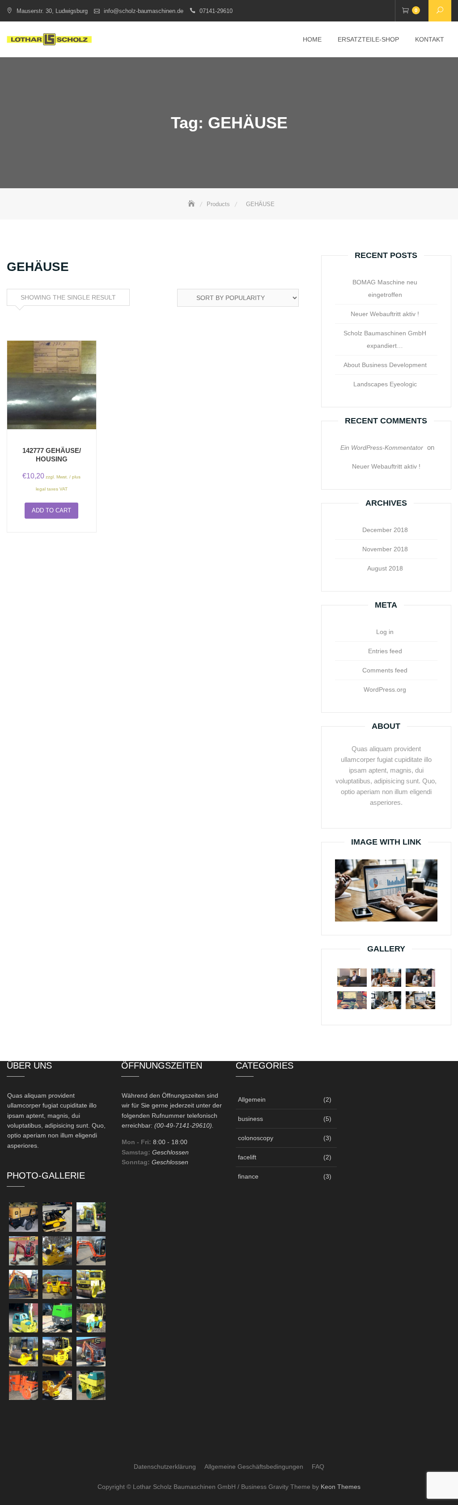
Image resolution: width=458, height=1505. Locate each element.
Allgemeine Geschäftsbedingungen (253, 1466)
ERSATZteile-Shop (368, 39)
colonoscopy (255, 1137)
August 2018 (385, 568)
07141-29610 (216, 11)
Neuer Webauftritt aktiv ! (385, 313)
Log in (385, 631)
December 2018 (385, 529)
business (250, 1118)
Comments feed (384, 670)
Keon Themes (340, 1486)
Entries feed (385, 651)
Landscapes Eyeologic (385, 384)
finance (248, 1176)
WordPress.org (385, 689)
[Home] (192, 204)
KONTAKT (429, 39)
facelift (247, 1157)
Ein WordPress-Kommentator (381, 447)
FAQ (318, 1466)
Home (312, 39)
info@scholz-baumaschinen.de (143, 11)
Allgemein (252, 1099)
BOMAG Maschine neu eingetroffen (384, 288)
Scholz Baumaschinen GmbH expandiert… (385, 339)
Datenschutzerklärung (165, 1466)
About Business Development (385, 364)
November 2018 (385, 549)
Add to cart (51, 510)
